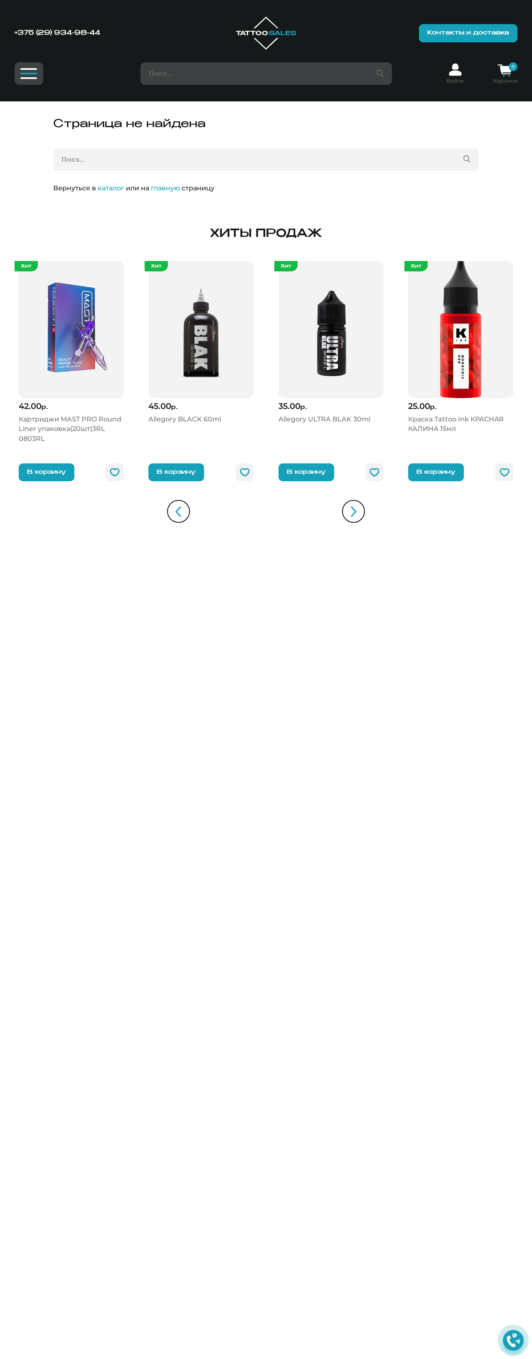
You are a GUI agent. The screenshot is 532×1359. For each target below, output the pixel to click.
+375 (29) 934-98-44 (57, 33)
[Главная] (266, 33)
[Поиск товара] (380, 73)
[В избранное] (114, 472)
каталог (111, 188)
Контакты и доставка (468, 33)
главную (165, 188)
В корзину (46, 472)
